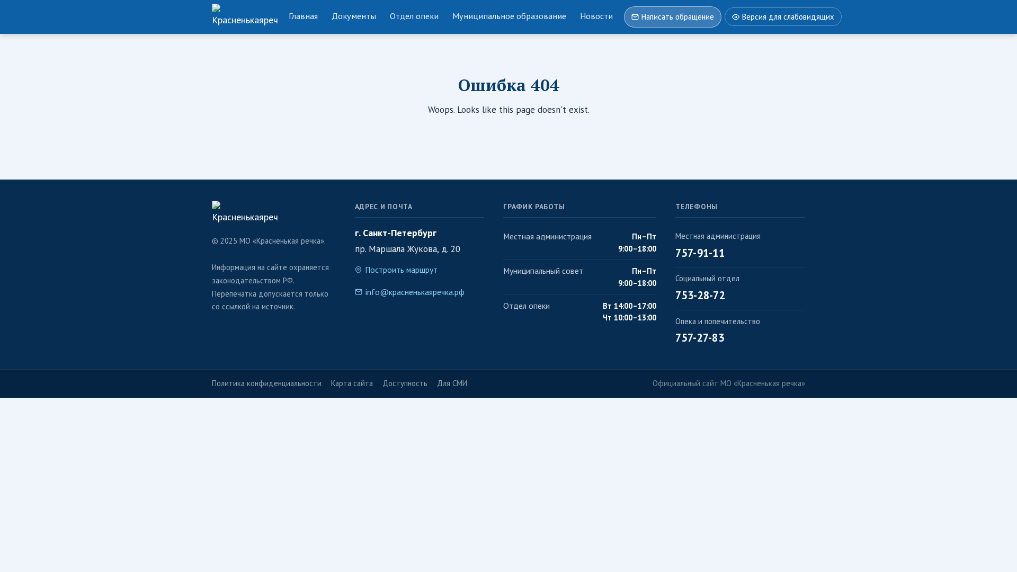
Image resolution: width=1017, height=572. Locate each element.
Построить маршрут (401, 269)
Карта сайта (352, 383)
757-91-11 (700, 253)
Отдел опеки (414, 16)
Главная (303, 16)
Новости (596, 16)
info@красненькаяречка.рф (415, 292)
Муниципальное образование (509, 16)
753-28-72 (700, 295)
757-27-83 (699, 337)
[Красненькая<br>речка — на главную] (245, 17)
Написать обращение (677, 17)
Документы (354, 16)
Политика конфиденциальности (267, 383)
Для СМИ (452, 383)
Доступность (404, 383)
